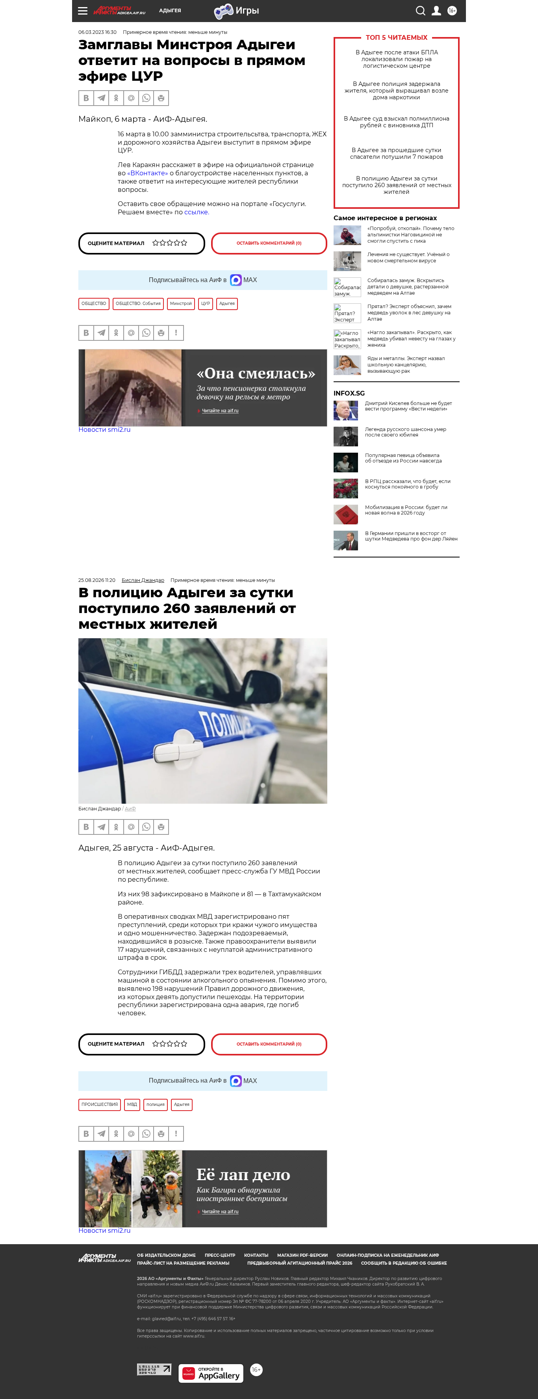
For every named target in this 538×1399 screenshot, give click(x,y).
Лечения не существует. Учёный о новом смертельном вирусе (408, 257)
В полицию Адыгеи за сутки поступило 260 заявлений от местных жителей (396, 185)
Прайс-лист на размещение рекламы (183, 1263)
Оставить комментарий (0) (269, 243)
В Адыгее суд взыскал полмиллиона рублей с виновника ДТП (396, 122)
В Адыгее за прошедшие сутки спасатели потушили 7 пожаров (396, 153)
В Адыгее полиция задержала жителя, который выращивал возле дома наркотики (397, 91)
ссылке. (196, 212)
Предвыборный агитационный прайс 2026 (299, 1263)
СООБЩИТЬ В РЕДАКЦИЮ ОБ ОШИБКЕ (404, 1263)
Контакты (256, 1255)
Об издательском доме (166, 1255)
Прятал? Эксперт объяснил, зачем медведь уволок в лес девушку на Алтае (409, 312)
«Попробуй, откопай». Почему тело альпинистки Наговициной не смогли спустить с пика (411, 234)
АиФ (130, 809)
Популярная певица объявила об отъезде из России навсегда (403, 458)
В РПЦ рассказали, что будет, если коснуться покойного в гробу (408, 484)
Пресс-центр (220, 1255)
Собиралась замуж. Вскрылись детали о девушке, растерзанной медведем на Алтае (408, 286)
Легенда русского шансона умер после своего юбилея (405, 432)
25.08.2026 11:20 (96, 580)
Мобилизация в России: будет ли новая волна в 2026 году (406, 510)
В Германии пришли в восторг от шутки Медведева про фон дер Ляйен (411, 536)
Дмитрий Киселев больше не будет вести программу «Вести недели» (408, 406)
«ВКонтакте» (147, 173)
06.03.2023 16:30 (97, 32)
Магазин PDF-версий (302, 1255)
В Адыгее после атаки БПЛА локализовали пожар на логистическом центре (397, 59)
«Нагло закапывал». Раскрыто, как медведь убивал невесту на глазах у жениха (411, 338)
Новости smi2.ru (104, 429)
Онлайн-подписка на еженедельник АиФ (388, 1255)
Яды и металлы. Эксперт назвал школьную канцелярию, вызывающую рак (406, 364)
